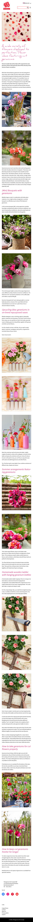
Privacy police (5, 913)
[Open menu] (30, 7)
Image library (5, 908)
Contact (4, 910)
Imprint (3, 914)
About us (4, 911)
